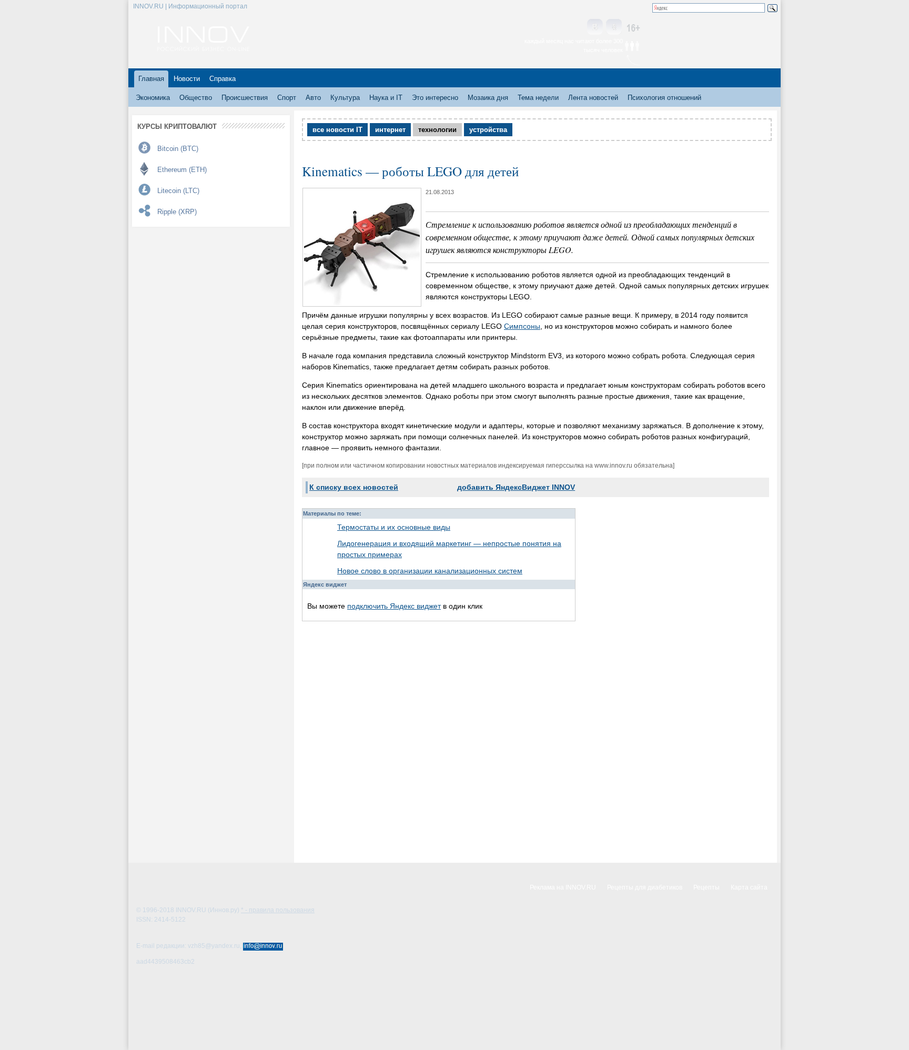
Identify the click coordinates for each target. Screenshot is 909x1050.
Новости (187, 79)
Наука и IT (385, 98)
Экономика (153, 98)
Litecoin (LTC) (178, 191)
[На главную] (203, 48)
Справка (222, 79)
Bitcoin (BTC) (177, 149)
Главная (151, 79)
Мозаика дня (488, 98)
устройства (488, 130)
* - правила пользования (278, 910)
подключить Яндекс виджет (394, 606)
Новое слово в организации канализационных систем (429, 571)
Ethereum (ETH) (182, 170)
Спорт (286, 98)
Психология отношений (664, 98)
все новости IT (337, 130)
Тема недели (538, 98)
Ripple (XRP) (177, 212)
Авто (313, 98)
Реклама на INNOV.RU (563, 887)
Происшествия (244, 98)
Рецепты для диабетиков (644, 887)
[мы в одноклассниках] (614, 27)
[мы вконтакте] (595, 27)
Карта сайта (749, 887)
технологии (437, 130)
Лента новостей (593, 98)
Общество (195, 98)
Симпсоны (522, 326)
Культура (345, 98)
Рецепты (706, 887)
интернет (390, 130)
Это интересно (435, 98)
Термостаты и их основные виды (393, 527)
